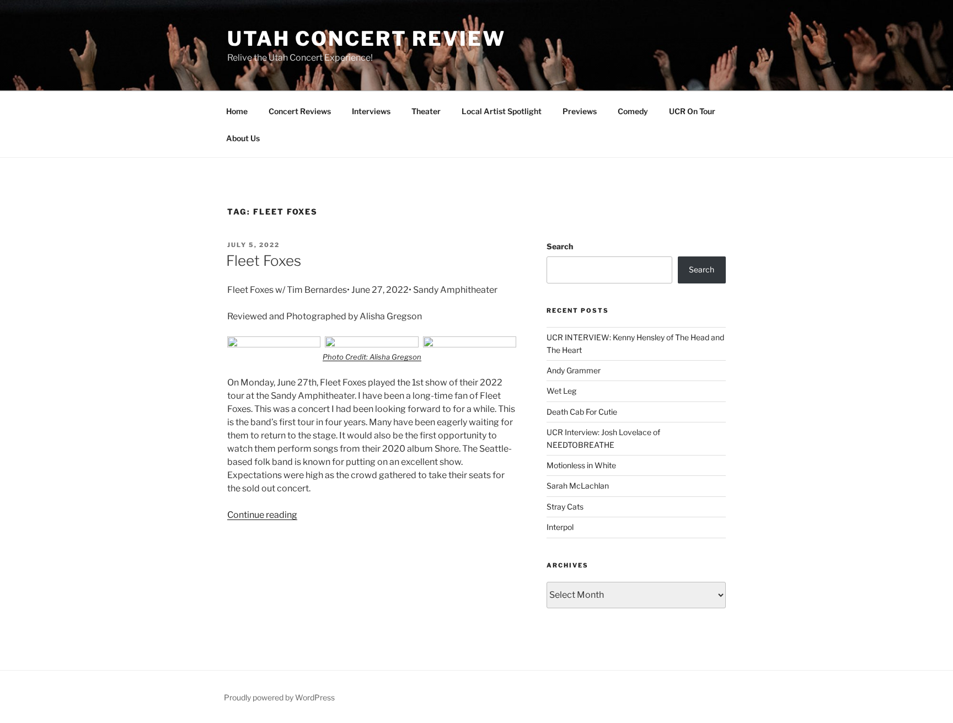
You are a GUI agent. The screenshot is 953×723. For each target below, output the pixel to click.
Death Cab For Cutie (582, 411)
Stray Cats (565, 506)
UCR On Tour (692, 111)
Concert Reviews (300, 111)
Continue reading (262, 515)
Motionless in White (581, 465)
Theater (426, 111)
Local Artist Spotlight (502, 111)
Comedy (633, 111)
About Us (243, 138)
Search (560, 246)
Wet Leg (561, 390)
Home (237, 111)
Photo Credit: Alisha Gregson (372, 356)
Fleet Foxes (263, 260)
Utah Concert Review (366, 38)
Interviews (371, 111)
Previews (580, 111)
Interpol (560, 527)
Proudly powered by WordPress (279, 697)
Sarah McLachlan (578, 485)
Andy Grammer (574, 370)
